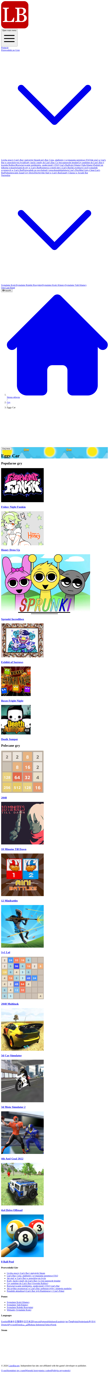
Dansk (19, 1324)
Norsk (53, 1324)
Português (44, 1321)
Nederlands (83, 1321)
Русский (13, 1324)
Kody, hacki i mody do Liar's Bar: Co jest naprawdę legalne (51, 162)
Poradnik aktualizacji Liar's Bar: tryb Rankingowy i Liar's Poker (35, 1291)
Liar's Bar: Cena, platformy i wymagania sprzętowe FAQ (65, 160)
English (4, 1321)
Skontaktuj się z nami (16, 1370)
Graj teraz (6, 449)
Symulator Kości (8, 285)
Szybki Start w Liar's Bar (49, 173)
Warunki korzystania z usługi (39, 1370)
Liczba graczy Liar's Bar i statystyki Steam (20, 160)
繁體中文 (21, 1321)
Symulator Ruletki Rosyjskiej (29, 285)
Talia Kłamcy (87, 165)
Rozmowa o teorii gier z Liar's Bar (55, 167)
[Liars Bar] (14, 27)
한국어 (92, 1321)
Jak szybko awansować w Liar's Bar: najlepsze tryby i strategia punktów (39, 1288)
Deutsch (5, 1324)
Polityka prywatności (61, 1370)
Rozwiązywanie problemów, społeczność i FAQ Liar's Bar (42, 165)
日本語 (29, 1321)
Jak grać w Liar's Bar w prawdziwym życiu (26, 1278)
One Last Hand (8, 287)
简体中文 (12, 1321)
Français (36, 1321)
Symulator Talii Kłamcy (76, 285)
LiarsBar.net (14, 1365)
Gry (8, 402)
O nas (3, 1370)
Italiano (52, 1321)
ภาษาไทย (68, 1321)
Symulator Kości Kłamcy (53, 285)
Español (59, 1321)
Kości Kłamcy (75, 165)
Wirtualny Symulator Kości (19, 1310)
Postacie (5, 47)
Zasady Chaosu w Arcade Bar (74, 173)
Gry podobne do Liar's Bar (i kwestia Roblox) (27, 1283)
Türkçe (47, 1324)
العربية (25, 1324)
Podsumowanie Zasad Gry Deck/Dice (21, 173)
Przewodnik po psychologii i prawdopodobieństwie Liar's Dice (51, 170)
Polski (75, 1321)
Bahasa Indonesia (36, 1324)
